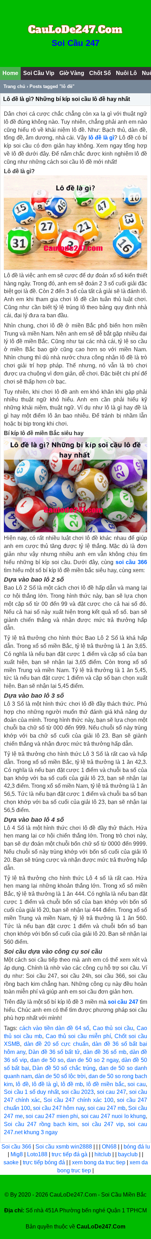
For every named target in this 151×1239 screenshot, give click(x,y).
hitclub (103, 1154)
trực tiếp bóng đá (44, 1162)
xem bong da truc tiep (99, 1162)
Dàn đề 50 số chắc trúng (64, 1068)
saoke (12, 1162)
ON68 (109, 1147)
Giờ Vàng (71, 73)
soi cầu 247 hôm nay (58, 1108)
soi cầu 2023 (77, 1092)
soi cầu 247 (123, 1002)
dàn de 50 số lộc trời (60, 1076)
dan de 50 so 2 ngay (93, 1060)
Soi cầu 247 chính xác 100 (78, 1100)
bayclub (128, 1154)
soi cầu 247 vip (103, 1124)
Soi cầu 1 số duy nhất (31, 1092)
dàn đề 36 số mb (104, 1052)
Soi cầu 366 (16, 1147)
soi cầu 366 (130, 562)
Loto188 (37, 1154)
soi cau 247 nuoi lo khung (113, 1116)
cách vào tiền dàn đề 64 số (54, 1028)
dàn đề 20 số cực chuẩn (56, 1044)
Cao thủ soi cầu (113, 1028)
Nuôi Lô (126, 73)
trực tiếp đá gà (70, 1154)
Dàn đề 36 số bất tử (54, 1052)
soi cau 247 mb (106, 1108)
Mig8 (17, 1154)
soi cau (136, 1084)
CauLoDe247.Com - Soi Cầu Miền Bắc (98, 1195)
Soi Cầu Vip (38, 73)
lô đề (22, 1084)
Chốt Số (100, 73)
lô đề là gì (45, 1084)
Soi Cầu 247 (75, 43)
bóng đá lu (137, 1147)
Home (10, 73)
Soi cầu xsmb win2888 (63, 1147)
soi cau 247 (111, 1092)
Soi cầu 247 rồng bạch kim (40, 1124)
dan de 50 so (47, 1060)
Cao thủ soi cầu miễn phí (78, 1036)
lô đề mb (72, 1084)
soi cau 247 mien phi (52, 1116)
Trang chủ (14, 86)
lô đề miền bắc (105, 1084)
